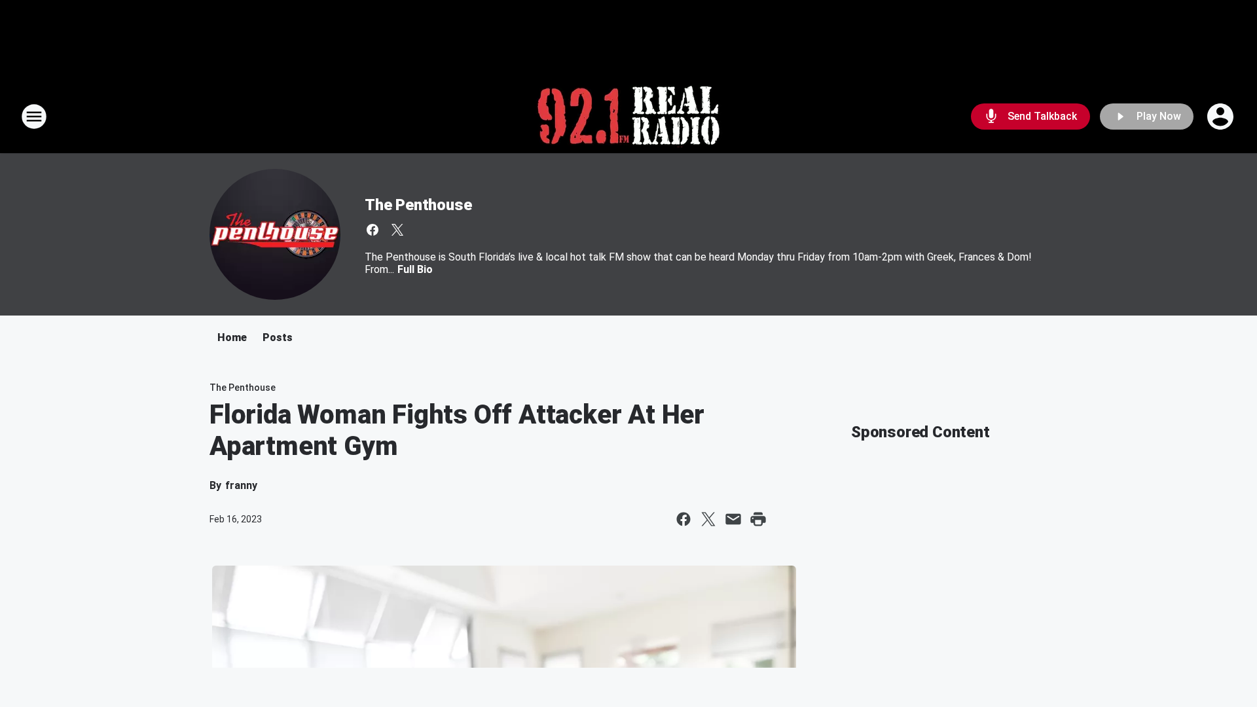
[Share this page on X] (708, 519)
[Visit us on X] (397, 230)
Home (232, 337)
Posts (278, 337)
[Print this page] (758, 519)
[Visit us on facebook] (372, 230)
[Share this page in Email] (733, 519)
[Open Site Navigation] (34, 116)
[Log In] (1221, 116)
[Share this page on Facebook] (683, 519)
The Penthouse (418, 205)
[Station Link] (628, 116)
